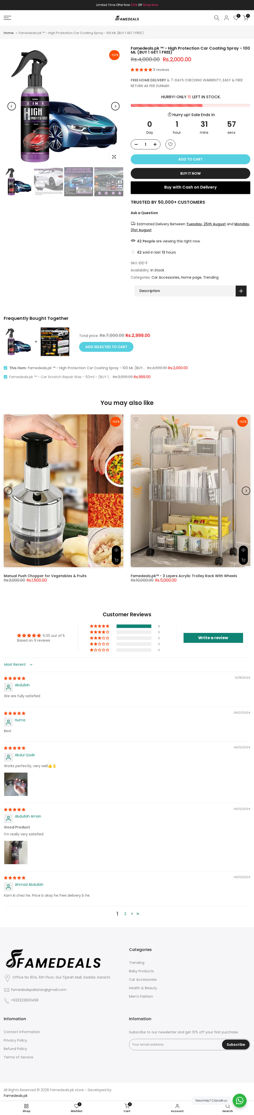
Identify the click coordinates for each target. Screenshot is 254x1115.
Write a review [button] (213, 638)
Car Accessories (165, 277)
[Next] (115, 106)
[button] (142, 69)
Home (9, 32)
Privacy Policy (15, 1040)
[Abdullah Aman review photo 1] (16, 852)
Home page (191, 277)
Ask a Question (144, 212)
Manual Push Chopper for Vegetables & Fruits (45, 575)
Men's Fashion (141, 996)
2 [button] (125, 913)
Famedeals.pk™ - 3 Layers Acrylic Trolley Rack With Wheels (184, 575)
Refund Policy (15, 1049)
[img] (14, 678)
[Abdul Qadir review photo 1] (16, 784)
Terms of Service (18, 1057)
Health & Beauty (143, 988)
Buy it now (190, 173)
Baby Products (141, 971)
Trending (211, 277)
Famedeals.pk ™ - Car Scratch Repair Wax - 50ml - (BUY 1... (60, 376)
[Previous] (11, 106)
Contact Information (22, 1032)
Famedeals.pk (62, 1090)
